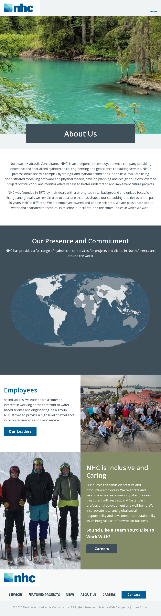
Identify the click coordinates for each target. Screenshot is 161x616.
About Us (88, 594)
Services (16, 594)
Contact (133, 594)
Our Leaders (20, 431)
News (70, 594)
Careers (102, 548)
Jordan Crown (139, 607)
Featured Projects (44, 594)
